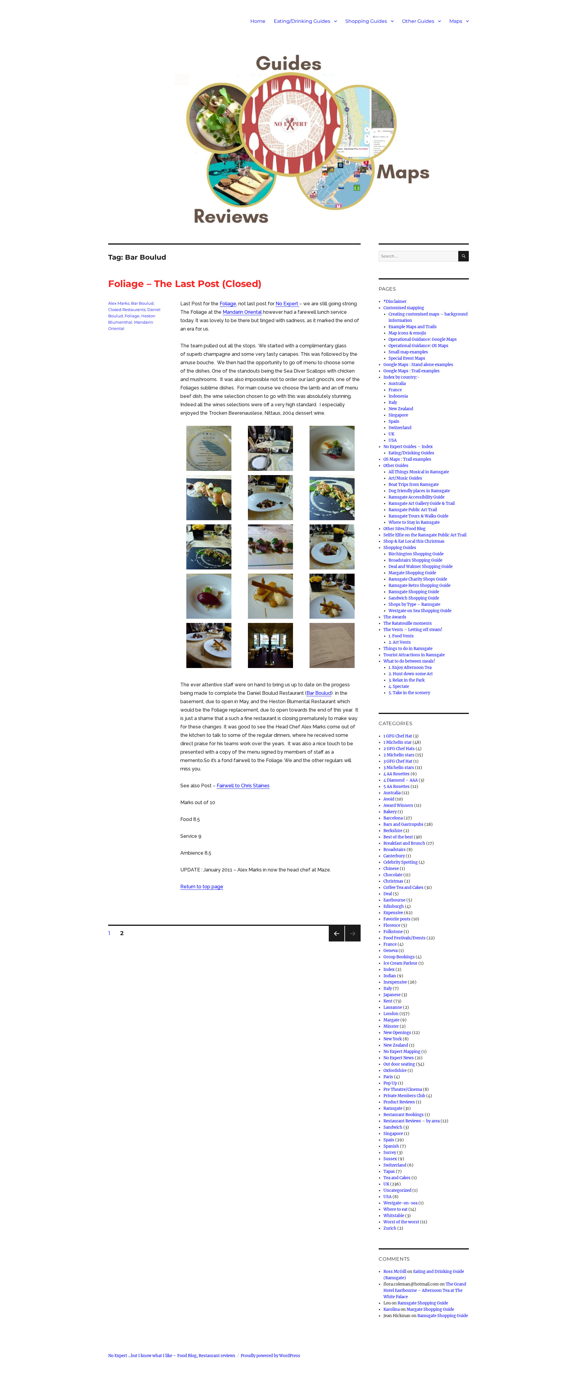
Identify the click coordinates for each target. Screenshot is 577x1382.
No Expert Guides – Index (408, 446)
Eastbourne (394, 900)
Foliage (228, 304)
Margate (391, 1020)
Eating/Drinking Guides (302, 21)
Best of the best (398, 837)
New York (392, 1039)
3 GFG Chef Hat (397, 761)
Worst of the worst (401, 1222)
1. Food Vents (401, 636)
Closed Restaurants (126, 309)
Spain (394, 421)
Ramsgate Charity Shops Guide (418, 579)
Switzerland (400, 427)
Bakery (390, 811)
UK (391, 434)
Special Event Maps (407, 358)
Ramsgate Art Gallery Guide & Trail (422, 503)
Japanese (392, 994)
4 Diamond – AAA (400, 780)
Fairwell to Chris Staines (243, 786)
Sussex (390, 1158)
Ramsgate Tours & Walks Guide (418, 516)
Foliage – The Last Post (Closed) (184, 283)
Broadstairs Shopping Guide (415, 560)
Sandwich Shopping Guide (414, 598)
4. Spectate (399, 686)
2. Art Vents (400, 642)
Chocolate (392, 874)
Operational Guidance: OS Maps (418, 345)
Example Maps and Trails (413, 326)
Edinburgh (393, 906)
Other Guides (418, 21)
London (390, 1013)
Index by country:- (401, 377)
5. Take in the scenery (409, 692)
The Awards (394, 617)
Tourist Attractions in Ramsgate (414, 654)
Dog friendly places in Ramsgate (419, 490)
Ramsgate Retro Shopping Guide (419, 585)
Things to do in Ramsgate (407, 648)
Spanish (391, 1146)
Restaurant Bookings (403, 1114)
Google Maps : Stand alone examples (418, 364)
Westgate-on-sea (400, 1203)
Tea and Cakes (397, 1177)
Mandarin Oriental (242, 312)
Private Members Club (404, 1095)
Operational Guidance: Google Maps (423, 339)
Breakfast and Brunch (404, 843)
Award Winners (398, 805)
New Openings (397, 1032)
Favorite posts (397, 919)
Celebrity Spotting (400, 862)
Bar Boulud (319, 693)
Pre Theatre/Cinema (402, 1089)
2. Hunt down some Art (411, 673)
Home (257, 21)
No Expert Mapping (401, 1051)
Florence (391, 925)
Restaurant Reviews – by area (411, 1121)
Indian (389, 975)
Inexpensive (395, 982)
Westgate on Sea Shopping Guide (420, 610)
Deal (387, 893)
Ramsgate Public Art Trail (413, 509)
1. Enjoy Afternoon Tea (410, 667)
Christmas (393, 881)
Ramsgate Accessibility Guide (416, 497)
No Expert (287, 304)
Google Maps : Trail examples (411, 371)
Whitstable (393, 1215)
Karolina (391, 1309)
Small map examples (408, 352)
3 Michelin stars (398, 767)
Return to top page (201, 886)
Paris (388, 1076)
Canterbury (394, 856)
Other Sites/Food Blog (404, 528)
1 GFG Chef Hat (397, 736)
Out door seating (399, 1064)
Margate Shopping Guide (412, 572)
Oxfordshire (395, 1070)
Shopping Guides (366, 21)
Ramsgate (392, 1108)
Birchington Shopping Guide (416, 554)
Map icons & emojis (407, 333)
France (395, 389)
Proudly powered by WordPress (270, 1355)
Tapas (389, 1171)
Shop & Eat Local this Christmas (413, 541)
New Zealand (401, 408)
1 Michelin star (397, 742)
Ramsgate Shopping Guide (414, 591)
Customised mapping (403, 307)
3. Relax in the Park (407, 680)
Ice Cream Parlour (400, 963)
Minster (391, 1026)
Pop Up (390, 1083)
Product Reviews (399, 1102)
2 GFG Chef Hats (399, 748)
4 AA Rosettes (396, 773)
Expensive (393, 912)
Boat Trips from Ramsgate (414, 484)
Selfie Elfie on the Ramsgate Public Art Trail (424, 535)
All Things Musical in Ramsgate (419, 471)
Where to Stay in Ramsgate (414, 522)
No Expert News (398, 1057)
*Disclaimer (395, 301)
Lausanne (392, 1007)
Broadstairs (394, 849)
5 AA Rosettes (396, 786)
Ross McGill (394, 1271)
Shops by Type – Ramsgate (414, 604)
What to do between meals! (409, 661)
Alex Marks (118, 303)
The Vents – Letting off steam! (412, 629)
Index (389, 969)
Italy (393, 402)
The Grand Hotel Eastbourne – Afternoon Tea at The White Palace (424, 1290)
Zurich (389, 1228)
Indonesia (398, 396)
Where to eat (395, 1209)
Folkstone (393, 931)
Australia (397, 383)
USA (393, 440)
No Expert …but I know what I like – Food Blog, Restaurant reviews (171, 1355)
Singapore (398, 415)
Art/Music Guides (405, 478)
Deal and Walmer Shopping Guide (421, 566)
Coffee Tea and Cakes (403, 887)
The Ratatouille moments (407, 623)
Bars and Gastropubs (403, 824)
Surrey (389, 1152)
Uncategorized (397, 1190)
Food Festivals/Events (404, 938)
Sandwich (392, 1127)
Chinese (391, 868)
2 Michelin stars (398, 755)
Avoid (388, 799)
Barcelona (393, 818)
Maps (455, 21)
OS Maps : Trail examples (407, 459)
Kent (387, 1001)
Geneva (390, 950)
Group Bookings (399, 956)
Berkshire (392, 830)
